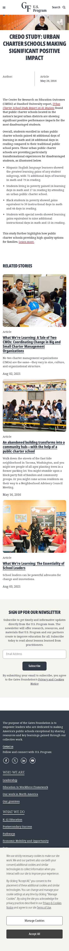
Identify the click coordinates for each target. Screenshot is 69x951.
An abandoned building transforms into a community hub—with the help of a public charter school (34, 447)
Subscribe (35, 666)
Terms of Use (44, 907)
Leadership (10, 780)
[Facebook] (6, 760)
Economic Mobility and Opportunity (26, 840)
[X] (15, 760)
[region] (34, 899)
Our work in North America (20, 794)
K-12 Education (12, 819)
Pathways (9, 833)
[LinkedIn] (23, 760)
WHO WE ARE (13, 772)
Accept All (34, 934)
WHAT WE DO (13, 811)
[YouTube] (32, 760)
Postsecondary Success (17, 826)
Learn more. (26, 241)
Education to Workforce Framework (25, 787)
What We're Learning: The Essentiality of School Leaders (33, 565)
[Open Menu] (4, 7)
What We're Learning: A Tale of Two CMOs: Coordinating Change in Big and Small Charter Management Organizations (32, 344)
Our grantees (11, 801)
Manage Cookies (34, 921)
